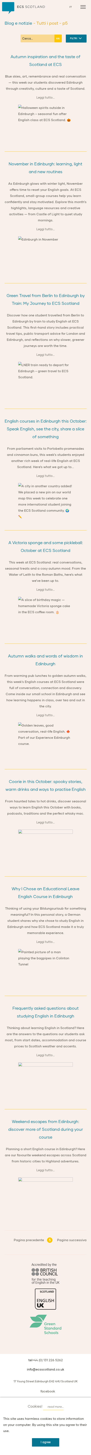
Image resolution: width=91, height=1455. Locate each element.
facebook (47, 1391)
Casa (23, 8)
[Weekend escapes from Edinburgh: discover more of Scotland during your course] (46, 1195)
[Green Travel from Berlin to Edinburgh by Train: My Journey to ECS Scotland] (46, 380)
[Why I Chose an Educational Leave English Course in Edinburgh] (46, 967)
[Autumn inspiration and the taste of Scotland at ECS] (46, 123)
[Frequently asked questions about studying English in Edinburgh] (46, 1080)
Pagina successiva (72, 1240)
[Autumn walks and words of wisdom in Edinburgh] (46, 740)
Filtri (74, 38)
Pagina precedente (29, 1240)
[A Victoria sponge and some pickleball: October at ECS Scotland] (46, 615)
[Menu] (83, 7)
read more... (55, 1406)
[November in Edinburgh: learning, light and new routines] (46, 254)
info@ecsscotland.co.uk (45, 1369)
